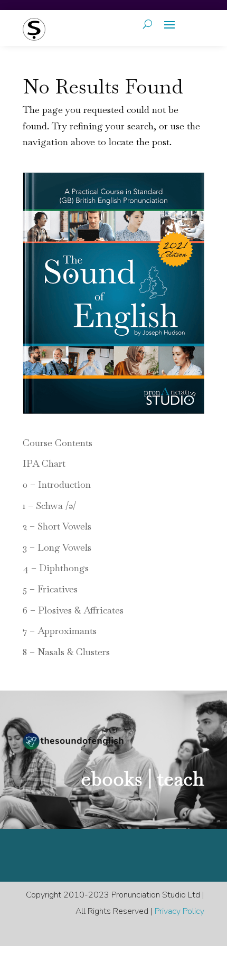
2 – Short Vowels (57, 526)
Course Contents (57, 443)
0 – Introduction (57, 484)
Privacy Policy (179, 911)
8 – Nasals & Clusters (66, 652)
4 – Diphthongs (56, 568)
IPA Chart (44, 463)
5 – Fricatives (50, 589)
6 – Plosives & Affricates (73, 610)
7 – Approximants (60, 631)
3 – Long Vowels (57, 547)
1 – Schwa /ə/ (49, 505)
